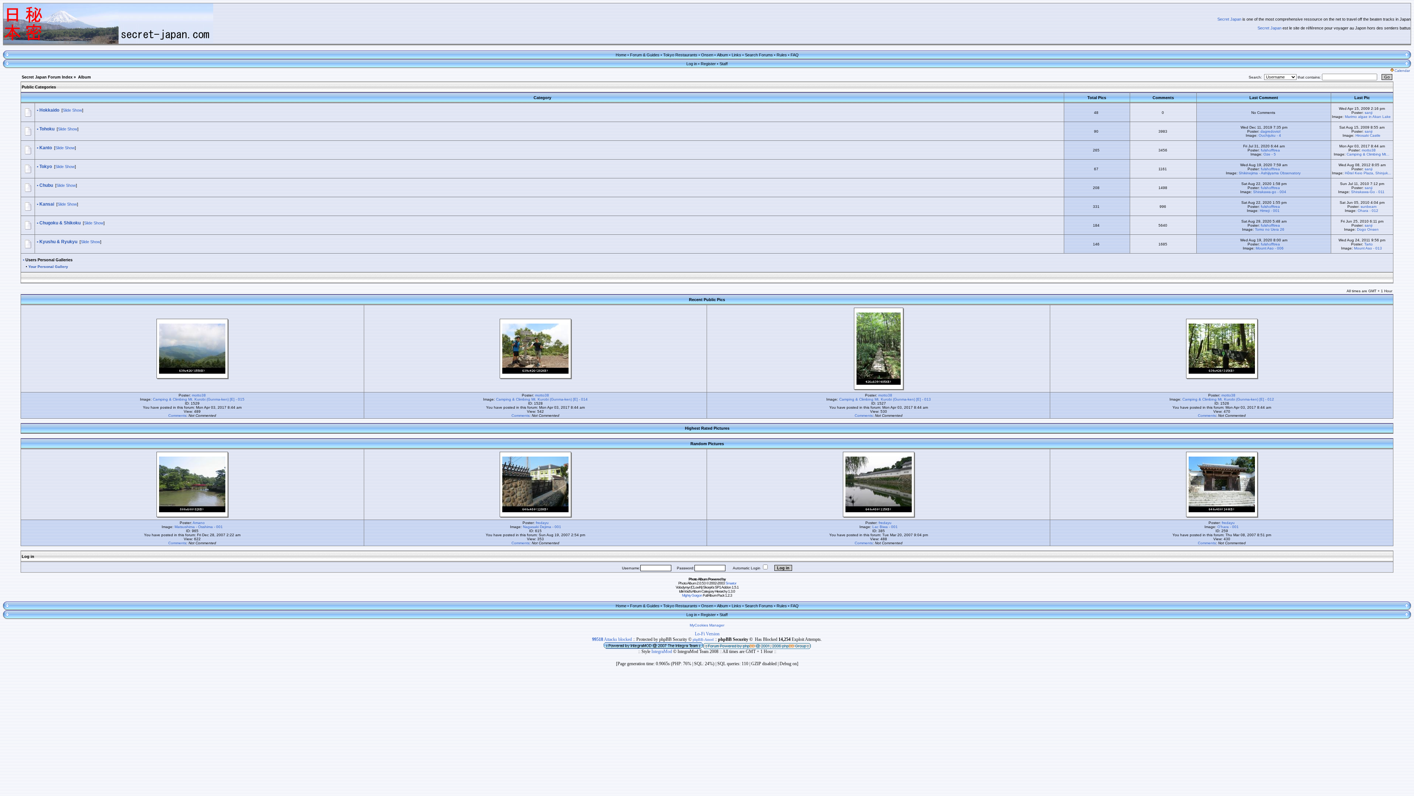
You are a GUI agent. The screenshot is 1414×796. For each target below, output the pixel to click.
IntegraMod (662, 651)
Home (621, 55)
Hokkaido (49, 110)
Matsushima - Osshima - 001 (199, 527)
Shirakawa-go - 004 (1269, 192)
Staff (724, 64)
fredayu (542, 523)
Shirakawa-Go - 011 (1368, 192)
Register (708, 64)
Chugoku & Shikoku (60, 223)
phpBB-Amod (703, 640)
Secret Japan (1229, 19)
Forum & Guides (644, 55)
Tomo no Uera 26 (1269, 229)
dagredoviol (1270, 131)
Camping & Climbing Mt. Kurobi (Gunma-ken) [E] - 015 (199, 399)
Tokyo (45, 166)
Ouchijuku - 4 (1270, 135)
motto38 (1369, 150)
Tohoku (46, 129)
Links (736, 55)
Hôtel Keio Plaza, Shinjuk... (1368, 173)
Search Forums (759, 55)
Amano (199, 523)
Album (722, 55)
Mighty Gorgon (692, 595)
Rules (782, 55)
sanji (1368, 113)
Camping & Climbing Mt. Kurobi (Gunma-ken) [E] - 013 (885, 399)
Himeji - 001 (1270, 211)
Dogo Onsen (1368, 229)
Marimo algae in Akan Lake (1368, 117)
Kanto (45, 147)
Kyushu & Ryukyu (58, 241)
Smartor (730, 583)
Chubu (46, 185)
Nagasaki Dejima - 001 (542, 527)
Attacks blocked (612, 639)
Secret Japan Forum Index (47, 77)
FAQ (795, 55)
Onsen (707, 55)
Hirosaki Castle (1367, 135)
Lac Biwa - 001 (885, 527)
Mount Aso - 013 (1368, 248)
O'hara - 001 (1228, 527)
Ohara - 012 (1368, 211)
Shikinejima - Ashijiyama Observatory (1270, 173)
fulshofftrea (1270, 150)
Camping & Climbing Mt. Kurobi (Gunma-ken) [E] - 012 (1228, 399)
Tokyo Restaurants (680, 55)
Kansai (46, 204)
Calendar (1402, 71)
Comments (177, 415)
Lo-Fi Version (707, 633)
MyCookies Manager (707, 625)
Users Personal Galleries (49, 260)
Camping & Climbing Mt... (1368, 154)
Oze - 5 (1269, 154)
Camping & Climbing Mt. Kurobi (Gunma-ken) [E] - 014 (542, 399)
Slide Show (72, 110)
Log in (691, 64)
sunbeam (1368, 207)
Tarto (1368, 244)
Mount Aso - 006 (1270, 248)
